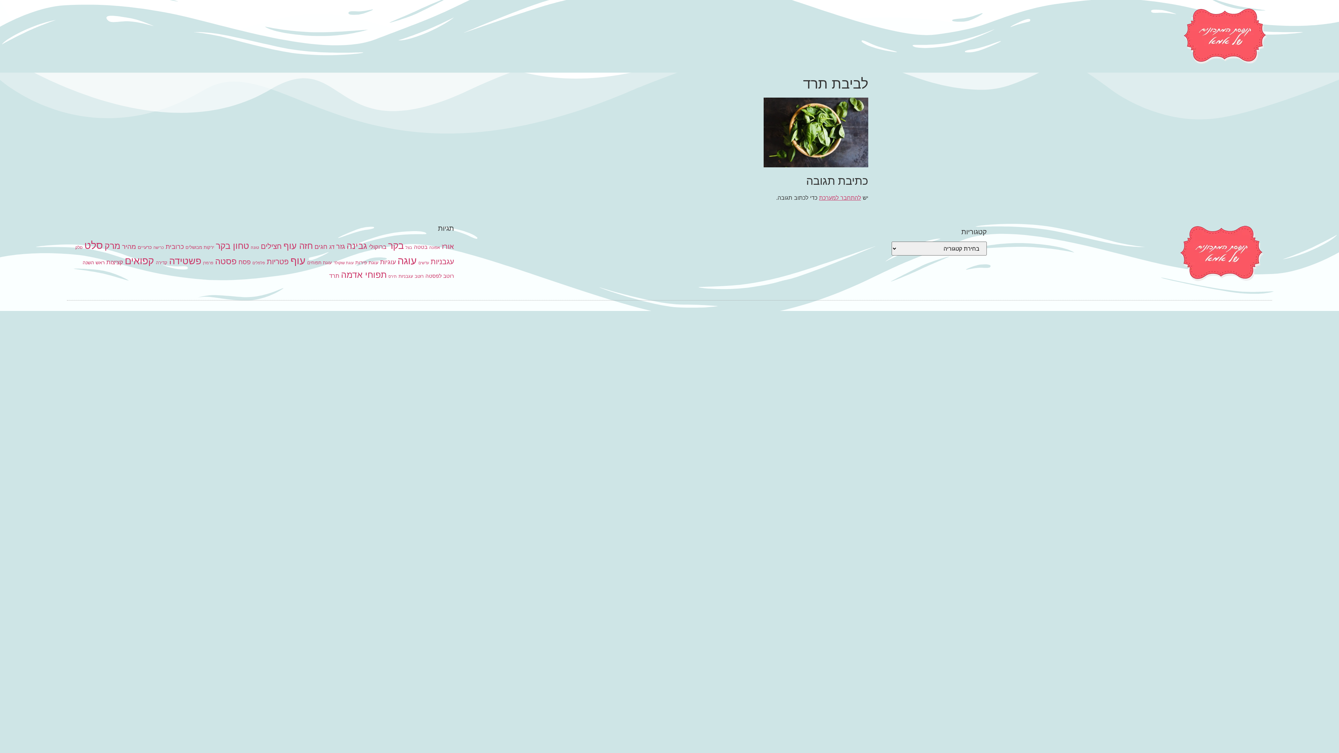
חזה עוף (298, 246)
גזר (340, 246)
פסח (245, 262)
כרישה (158, 247)
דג (331, 246)
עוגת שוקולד (344, 263)
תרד (334, 276)
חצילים (271, 246)
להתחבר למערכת (840, 197)
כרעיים (145, 247)
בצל (409, 247)
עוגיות (388, 262)
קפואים (139, 261)
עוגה (407, 260)
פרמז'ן (208, 263)
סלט (93, 245)
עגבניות (442, 261)
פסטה (226, 261)
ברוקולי (377, 246)
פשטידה (185, 261)
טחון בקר (232, 246)
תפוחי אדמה (364, 274)
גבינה (357, 245)
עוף (297, 260)
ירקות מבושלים (200, 247)
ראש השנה (94, 262)
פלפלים (258, 263)
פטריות (278, 261)
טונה (255, 247)
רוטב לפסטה (439, 276)
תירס (392, 276)
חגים (321, 246)
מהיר (129, 247)
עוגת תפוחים (319, 262)
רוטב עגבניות (411, 276)
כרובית (175, 246)
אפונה (434, 247)
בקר (396, 245)
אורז (448, 246)
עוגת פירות (366, 262)
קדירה (161, 262)
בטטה (421, 247)
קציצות (114, 262)
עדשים (423, 263)
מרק (112, 245)
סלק (79, 247)
